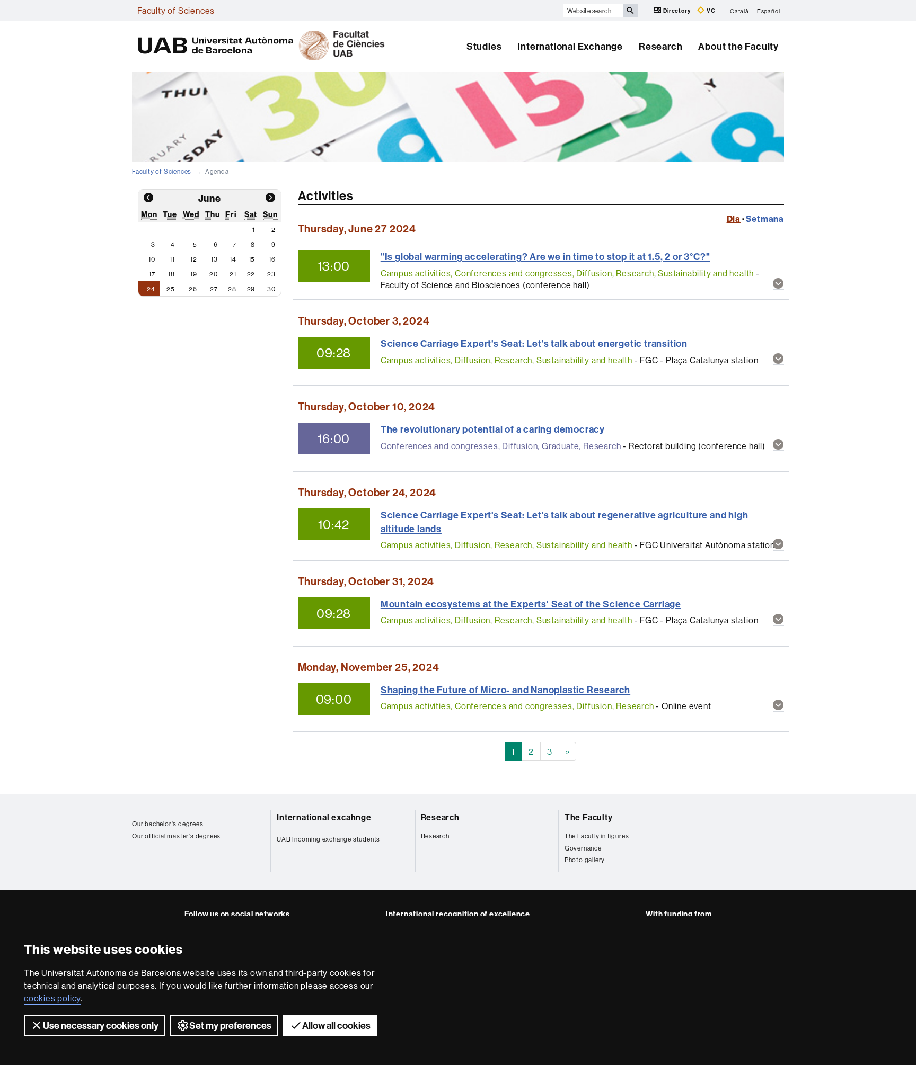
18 (171, 274)
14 (233, 259)
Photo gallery (585, 860)
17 (152, 274)
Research (660, 46)
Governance (583, 848)
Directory (677, 10)
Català (739, 10)
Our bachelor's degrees (168, 824)
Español (768, 10)
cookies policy (52, 998)
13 (214, 259)
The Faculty (589, 817)
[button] (778, 284)
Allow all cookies (336, 1025)
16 (272, 259)
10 (151, 259)
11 (172, 259)
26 (193, 289)
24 (151, 289)
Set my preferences (230, 1025)
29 (251, 289)
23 (271, 274)
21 (233, 274)
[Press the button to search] (630, 10)
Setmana (765, 218)
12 (193, 259)
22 (251, 274)
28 (232, 289)
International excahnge (324, 817)
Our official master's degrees (176, 836)
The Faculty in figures (597, 836)
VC (710, 10)
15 (252, 259)
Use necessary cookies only (100, 1025)
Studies (484, 46)
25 (170, 289)
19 (193, 274)
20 (213, 274)
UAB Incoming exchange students (328, 839)
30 (271, 289)
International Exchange (570, 46)
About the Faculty (738, 46)
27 (214, 289)
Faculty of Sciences (176, 10)
